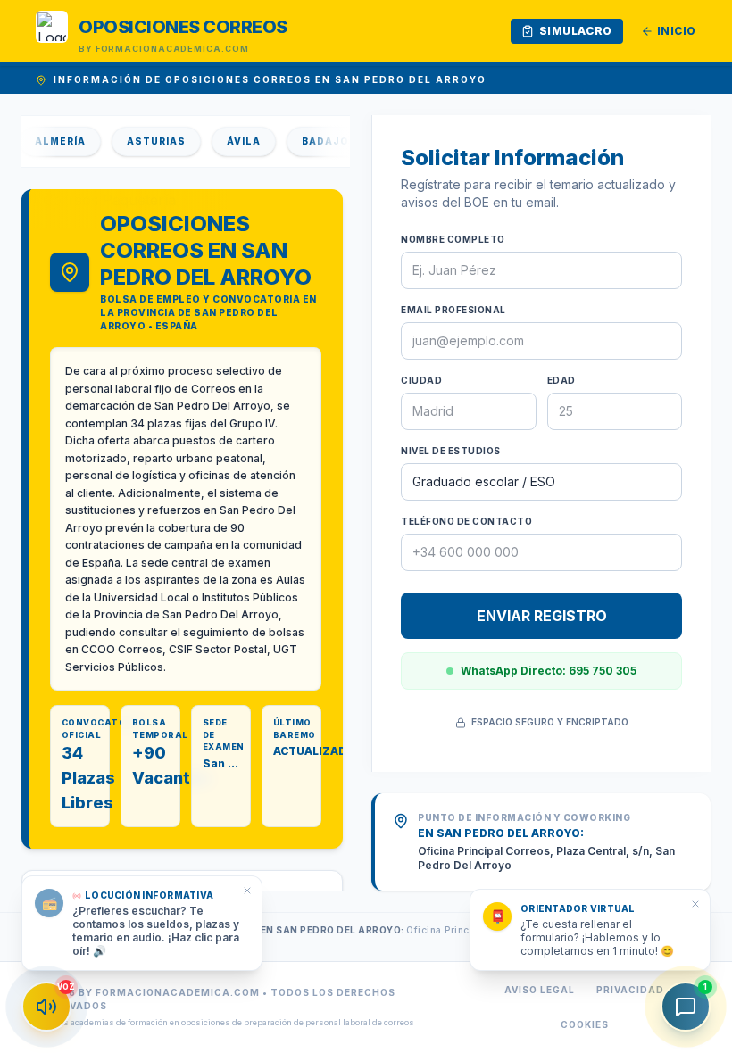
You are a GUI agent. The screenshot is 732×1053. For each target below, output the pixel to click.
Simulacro (575, 30)
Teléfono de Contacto (466, 521)
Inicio (676, 30)
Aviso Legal (539, 989)
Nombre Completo (453, 239)
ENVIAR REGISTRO (542, 616)
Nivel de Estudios (451, 450)
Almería (48, 141)
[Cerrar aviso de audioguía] (247, 891)
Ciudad (421, 380)
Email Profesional (453, 309)
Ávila (232, 141)
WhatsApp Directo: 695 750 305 (548, 670)
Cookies (585, 1024)
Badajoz (317, 141)
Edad (561, 380)
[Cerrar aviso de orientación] (695, 904)
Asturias (144, 141)
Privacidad (630, 989)
